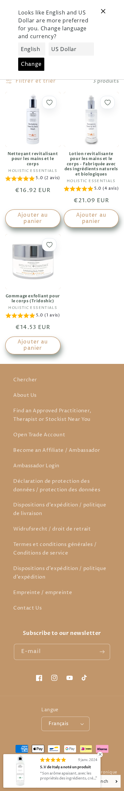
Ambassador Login (36, 466)
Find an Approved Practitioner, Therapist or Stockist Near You (52, 415)
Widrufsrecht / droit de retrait (52, 529)
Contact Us (27, 608)
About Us (25, 395)
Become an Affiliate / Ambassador (56, 450)
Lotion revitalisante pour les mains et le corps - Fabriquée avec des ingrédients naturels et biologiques (91, 164)
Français (58, 724)
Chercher (25, 380)
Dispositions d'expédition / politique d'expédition (59, 573)
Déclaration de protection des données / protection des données (56, 485)
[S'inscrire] (102, 652)
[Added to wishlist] (49, 102)
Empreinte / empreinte (42, 592)
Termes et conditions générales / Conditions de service (55, 549)
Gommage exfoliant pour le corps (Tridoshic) (33, 299)
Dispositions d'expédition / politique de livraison (59, 509)
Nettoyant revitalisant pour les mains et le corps (33, 159)
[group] (32, 179)
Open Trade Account (39, 435)
